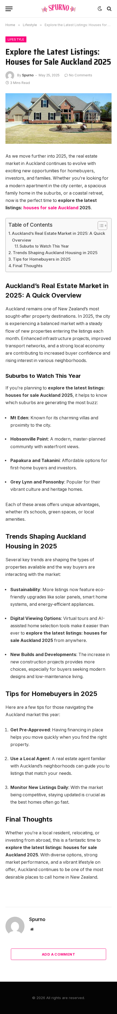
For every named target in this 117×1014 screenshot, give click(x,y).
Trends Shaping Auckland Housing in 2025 (55, 252)
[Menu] (9, 9)
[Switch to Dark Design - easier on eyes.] (99, 8)
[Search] (109, 9)
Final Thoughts (27, 265)
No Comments (80, 75)
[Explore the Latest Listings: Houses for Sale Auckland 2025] (58, 118)
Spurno (28, 75)
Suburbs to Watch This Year (44, 246)
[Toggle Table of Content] (100, 225)
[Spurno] (58, 9)
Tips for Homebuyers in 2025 (41, 259)
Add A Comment (58, 954)
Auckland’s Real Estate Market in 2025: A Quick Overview (58, 236)
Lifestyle (16, 39)
